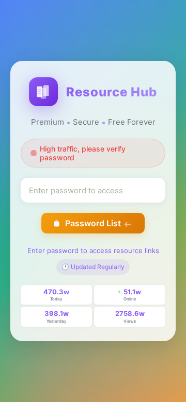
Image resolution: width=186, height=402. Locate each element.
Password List (93, 223)
